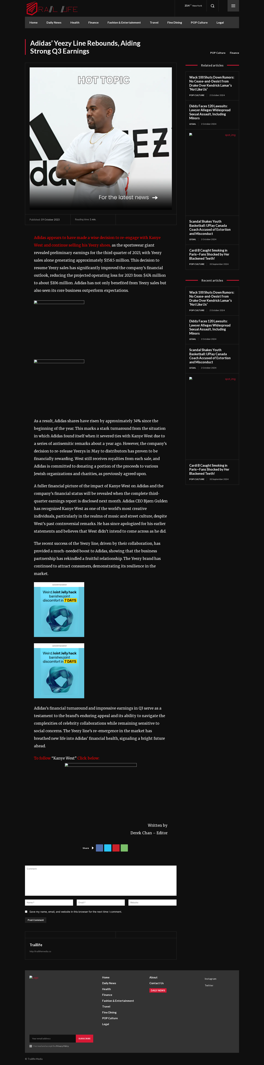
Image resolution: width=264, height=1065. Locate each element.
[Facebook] (99, 848)
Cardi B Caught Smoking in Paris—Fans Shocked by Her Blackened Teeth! (209, 254)
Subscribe (84, 1038)
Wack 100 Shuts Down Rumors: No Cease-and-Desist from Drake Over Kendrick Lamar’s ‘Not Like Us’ (211, 83)
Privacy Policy (62, 1046)
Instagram (210, 978)
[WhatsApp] (124, 848)
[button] (212, 5)
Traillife (36, 945)
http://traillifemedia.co (40, 951)
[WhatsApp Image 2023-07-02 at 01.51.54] (59, 302)
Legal (192, 124)
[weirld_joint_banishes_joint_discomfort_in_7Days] (59, 639)
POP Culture (217, 52)
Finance (234, 52)
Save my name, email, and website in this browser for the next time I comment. (75, 911)
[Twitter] (107, 848)
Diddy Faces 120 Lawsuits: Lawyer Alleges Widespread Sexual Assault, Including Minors (210, 112)
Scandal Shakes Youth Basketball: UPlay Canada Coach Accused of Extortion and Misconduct (210, 227)
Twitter (209, 985)
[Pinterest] (116, 848)
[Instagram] (199, 979)
